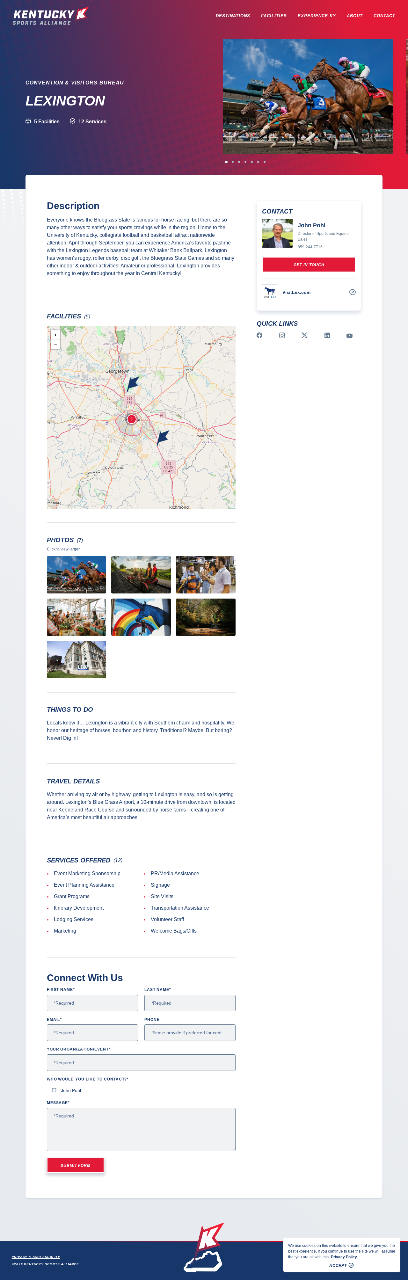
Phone (152, 1020)
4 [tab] (245, 162)
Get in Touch (309, 265)
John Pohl (71, 1090)
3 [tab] (239, 162)
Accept (338, 1265)
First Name (61, 990)
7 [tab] (264, 162)
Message (58, 1103)
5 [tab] (252, 162)
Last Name (157, 990)
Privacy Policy (344, 1257)
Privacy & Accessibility (36, 1257)
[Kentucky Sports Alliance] (51, 16)
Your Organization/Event (79, 1049)
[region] (341, 1255)
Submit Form (76, 1165)
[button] (163, 438)
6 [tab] (258, 162)
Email (54, 1020)
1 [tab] (226, 162)
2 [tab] (232, 162)
